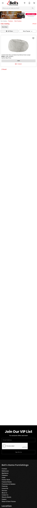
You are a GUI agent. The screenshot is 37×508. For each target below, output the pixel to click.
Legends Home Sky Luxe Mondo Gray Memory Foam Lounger (15, 55)
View (18, 60)
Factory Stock (6, 479)
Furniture (10, 21)
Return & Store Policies (9, 501)
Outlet (3, 477)
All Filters (10, 31)
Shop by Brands (6, 497)
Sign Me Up (18, 452)
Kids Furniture (17, 21)
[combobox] (27, 31)
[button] (3, 3)
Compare (19, 64)
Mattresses (5, 471)
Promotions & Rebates (8, 484)
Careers (4, 499)
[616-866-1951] (29, 3)
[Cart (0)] (34, 3)
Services (4, 490)
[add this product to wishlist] (33, 38)
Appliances (5, 473)
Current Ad (5, 488)
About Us (4, 493)
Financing (4, 486)
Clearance (5, 475)
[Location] (25, 3)
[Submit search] (33, 8)
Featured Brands (7, 482)
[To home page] (12, 3)
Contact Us (5, 495)
